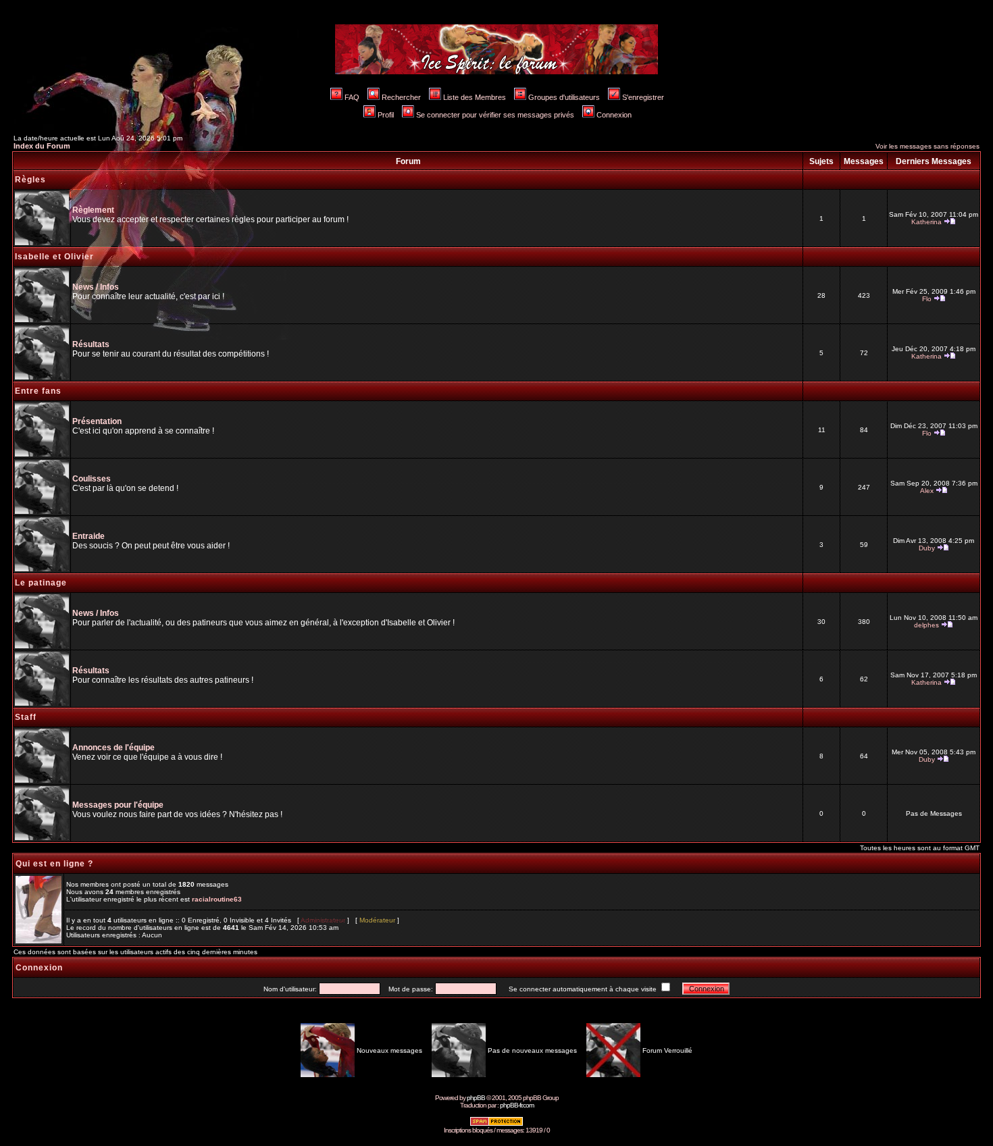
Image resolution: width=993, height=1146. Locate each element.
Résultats (90, 344)
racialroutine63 (217, 899)
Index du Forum (42, 146)
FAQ (352, 97)
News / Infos (95, 287)
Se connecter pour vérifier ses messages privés (495, 115)
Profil (386, 115)
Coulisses (91, 479)
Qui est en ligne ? (54, 863)
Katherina (926, 222)
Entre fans (38, 391)
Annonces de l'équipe (113, 747)
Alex (927, 490)
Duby (927, 548)
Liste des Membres (474, 97)
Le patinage (41, 583)
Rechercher (401, 97)
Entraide (88, 536)
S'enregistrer (643, 97)
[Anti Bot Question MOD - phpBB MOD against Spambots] (496, 1124)
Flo (927, 299)
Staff (25, 717)
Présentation (97, 421)
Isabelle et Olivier (54, 256)
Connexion (614, 115)
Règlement (93, 210)
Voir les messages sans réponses (927, 146)
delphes (926, 625)
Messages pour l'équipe (117, 805)
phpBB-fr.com (517, 1105)
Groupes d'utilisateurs (564, 97)
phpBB (476, 1097)
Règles (30, 179)
